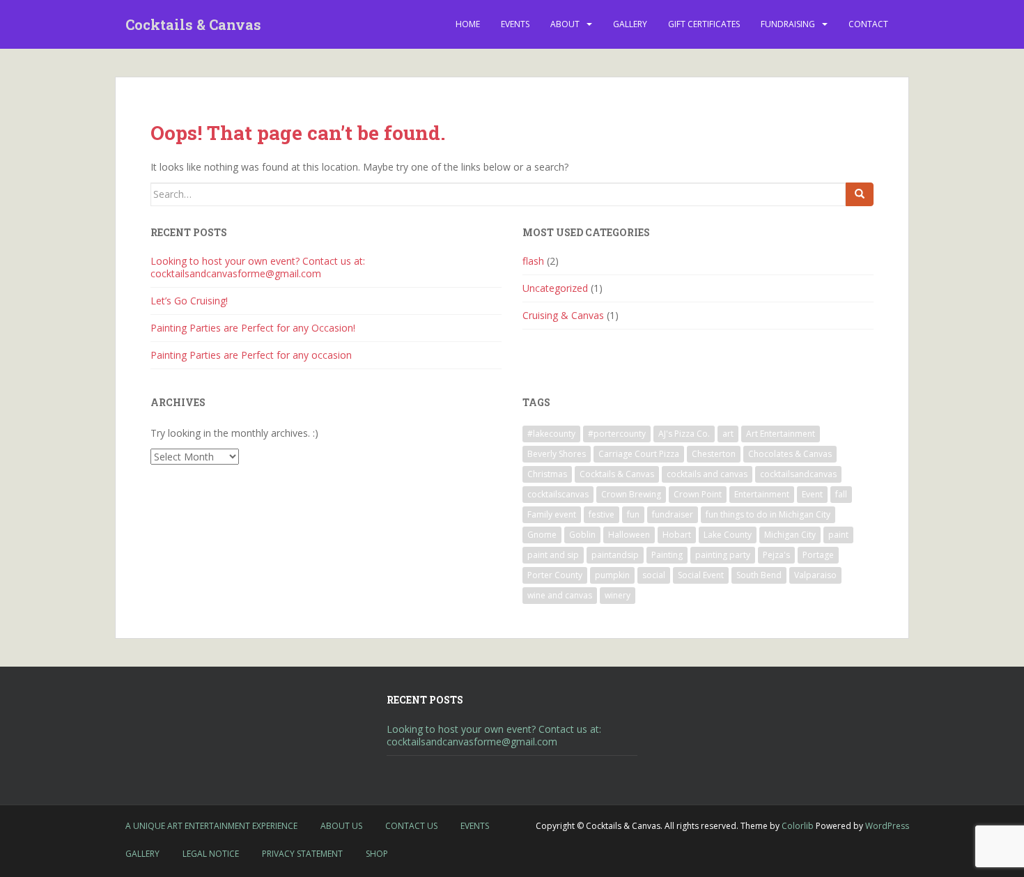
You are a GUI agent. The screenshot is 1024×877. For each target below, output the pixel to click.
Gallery (630, 24)
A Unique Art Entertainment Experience (211, 826)
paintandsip (615, 555)
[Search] (860, 194)
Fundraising (788, 24)
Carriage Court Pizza (638, 454)
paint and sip (553, 555)
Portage (818, 555)
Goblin (582, 535)
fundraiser (672, 514)
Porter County (554, 575)
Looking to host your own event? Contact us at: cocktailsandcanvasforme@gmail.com (257, 267)
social (653, 575)
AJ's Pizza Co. (684, 434)
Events (515, 24)
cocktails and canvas (707, 474)
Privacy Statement (302, 854)
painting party (722, 555)
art (728, 434)
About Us (341, 826)
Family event (551, 514)
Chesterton (714, 454)
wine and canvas (559, 595)
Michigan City (790, 535)
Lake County (728, 535)
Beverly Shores (556, 454)
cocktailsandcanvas (798, 474)
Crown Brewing (631, 494)
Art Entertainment (780, 434)
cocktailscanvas (558, 494)
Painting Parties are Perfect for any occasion (251, 355)
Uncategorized (555, 288)
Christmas (547, 474)
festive (601, 514)
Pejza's (776, 555)
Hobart (676, 535)
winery (617, 595)
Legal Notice (211, 854)
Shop (377, 854)
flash (533, 260)
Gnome (542, 535)
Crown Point (698, 494)
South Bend (759, 575)
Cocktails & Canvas (193, 24)
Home (468, 24)
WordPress (887, 826)
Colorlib (798, 826)
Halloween (629, 535)
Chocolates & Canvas (790, 454)
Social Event (701, 575)
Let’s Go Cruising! (189, 300)
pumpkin (612, 575)
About (565, 24)
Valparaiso (815, 575)
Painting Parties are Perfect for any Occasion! (252, 327)
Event (812, 494)
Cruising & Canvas (563, 315)
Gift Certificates (704, 24)
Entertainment (761, 494)
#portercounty (617, 434)
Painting (667, 555)
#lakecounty (551, 434)
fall (841, 494)
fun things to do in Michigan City (768, 514)
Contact (868, 24)
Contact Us (411, 826)
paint (838, 535)
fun (633, 514)
